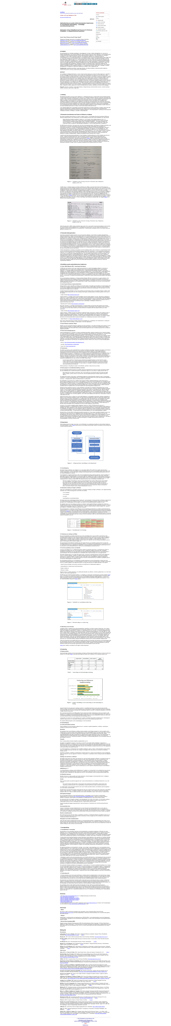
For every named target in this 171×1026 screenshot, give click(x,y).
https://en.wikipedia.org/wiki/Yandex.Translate (70, 899)
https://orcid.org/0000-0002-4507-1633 (81, 44)
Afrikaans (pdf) (100, 20)
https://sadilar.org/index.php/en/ (99, 1006)
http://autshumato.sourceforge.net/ (67, 896)
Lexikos (62, 12)
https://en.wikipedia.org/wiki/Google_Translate (70, 897)
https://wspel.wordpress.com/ (66, 900)
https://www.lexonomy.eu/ (92, 902)
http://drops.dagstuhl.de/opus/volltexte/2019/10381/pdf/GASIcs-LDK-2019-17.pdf (75, 968)
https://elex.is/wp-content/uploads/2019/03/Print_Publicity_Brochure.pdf (93, 971)
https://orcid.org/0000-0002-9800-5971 (78, 40)
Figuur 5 (76, 578)
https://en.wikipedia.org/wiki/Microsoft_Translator (70, 898)
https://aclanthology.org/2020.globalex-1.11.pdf (69, 957)
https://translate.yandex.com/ (73, 310)
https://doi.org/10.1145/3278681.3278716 (68, 995)
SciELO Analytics (101, 16)
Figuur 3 (67, 510)
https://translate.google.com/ (73, 294)
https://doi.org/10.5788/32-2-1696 (65, 17)
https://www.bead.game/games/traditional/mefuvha (83, 796)
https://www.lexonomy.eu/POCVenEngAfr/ (77, 903)
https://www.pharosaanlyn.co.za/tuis (72, 934)
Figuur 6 (73, 425)
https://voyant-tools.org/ (70, 346)
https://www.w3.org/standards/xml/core (70, 895)
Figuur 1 (88, 138)
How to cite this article (102, 25)
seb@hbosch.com (63, 40)
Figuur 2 (70, 195)
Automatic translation (101, 29)
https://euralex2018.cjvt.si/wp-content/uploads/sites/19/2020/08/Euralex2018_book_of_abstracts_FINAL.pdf (88, 978)
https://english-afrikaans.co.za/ (76, 318)
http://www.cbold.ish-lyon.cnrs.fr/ (66, 912)
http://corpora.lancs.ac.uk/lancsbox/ (72, 344)
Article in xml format (101, 22)
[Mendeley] (97, 37)
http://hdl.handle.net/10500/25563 (86, 997)
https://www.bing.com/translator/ (78, 303)
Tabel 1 (71, 654)
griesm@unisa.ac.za (64, 42)
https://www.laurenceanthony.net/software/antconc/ (74, 342)
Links (83, 934)
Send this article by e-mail (102, 30)
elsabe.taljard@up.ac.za (65, 44)
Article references (101, 23)
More (98, 37)
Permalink (99, 41)
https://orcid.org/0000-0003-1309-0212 (79, 42)
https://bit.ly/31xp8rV (64, 962)
